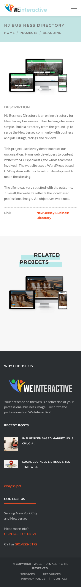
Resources (52, 574)
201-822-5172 (26, 544)
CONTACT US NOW (20, 534)
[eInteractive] (40, 285)
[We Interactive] (25, 8)
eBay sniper (12, 486)
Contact (61, 578)
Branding (52, 33)
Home (9, 33)
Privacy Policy (33, 578)
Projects (29, 33)
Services (27, 574)
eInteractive (40, 325)
